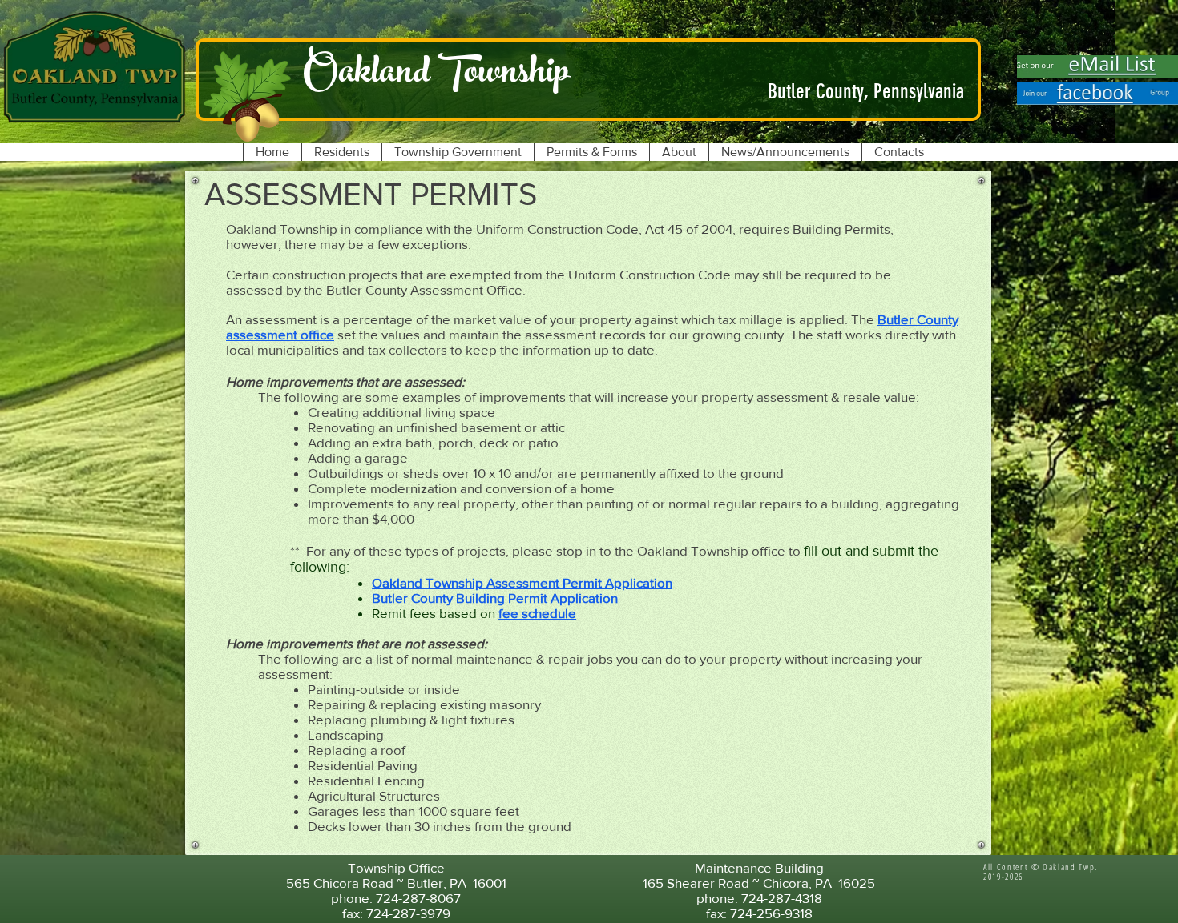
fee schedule (537, 612)
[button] (341, 152)
